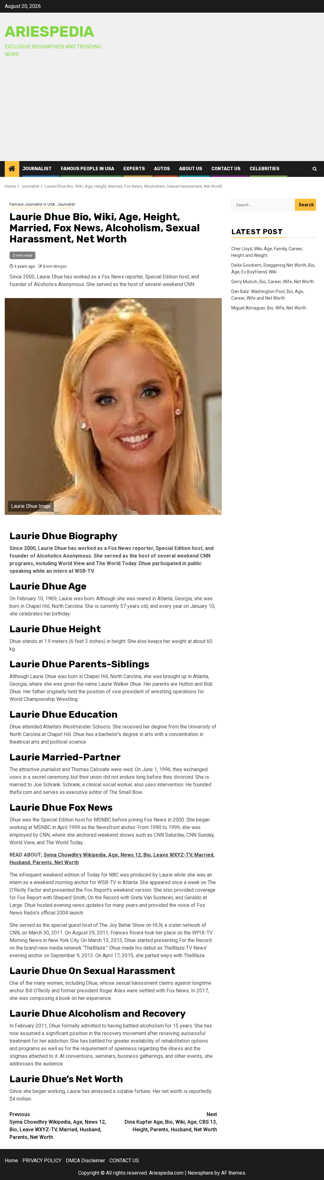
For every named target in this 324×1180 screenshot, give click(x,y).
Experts (134, 169)
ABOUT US (190, 169)
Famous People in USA (87, 169)
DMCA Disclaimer (85, 1161)
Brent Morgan (55, 266)
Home (11, 1161)
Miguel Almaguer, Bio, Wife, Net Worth (268, 307)
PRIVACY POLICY (41, 1161)
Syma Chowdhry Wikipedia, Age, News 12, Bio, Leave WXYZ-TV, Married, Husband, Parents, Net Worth (57, 1125)
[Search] (315, 169)
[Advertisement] (162, 113)
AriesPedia (49, 32)
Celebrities (264, 169)
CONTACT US (225, 169)
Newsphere (200, 1173)
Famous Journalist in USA (32, 204)
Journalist (37, 169)
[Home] (12, 169)
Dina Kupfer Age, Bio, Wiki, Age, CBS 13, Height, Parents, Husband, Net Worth (171, 1122)
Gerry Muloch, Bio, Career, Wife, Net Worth (272, 281)
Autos (162, 169)
